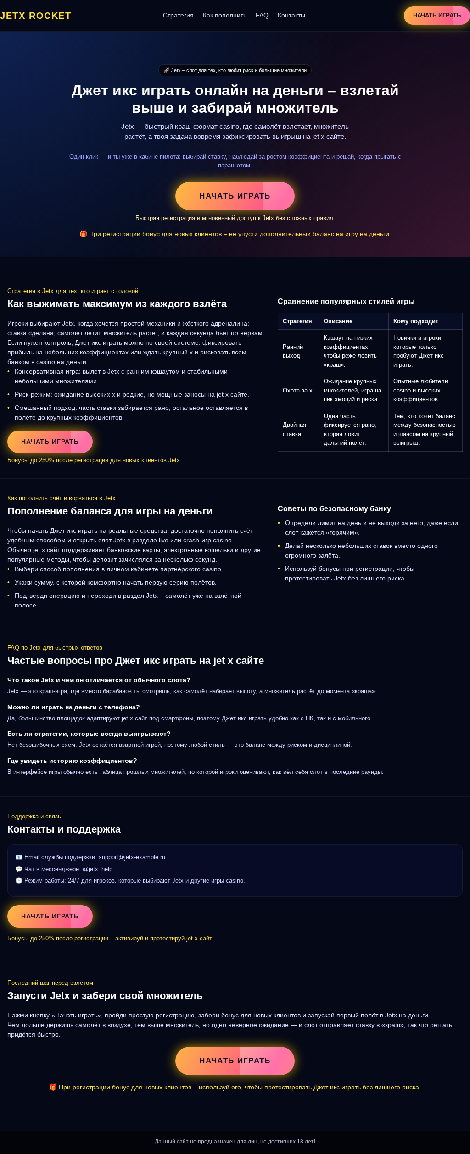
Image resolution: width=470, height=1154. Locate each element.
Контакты (291, 15)
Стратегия (178, 15)
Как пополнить (224, 15)
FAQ (262, 15)
